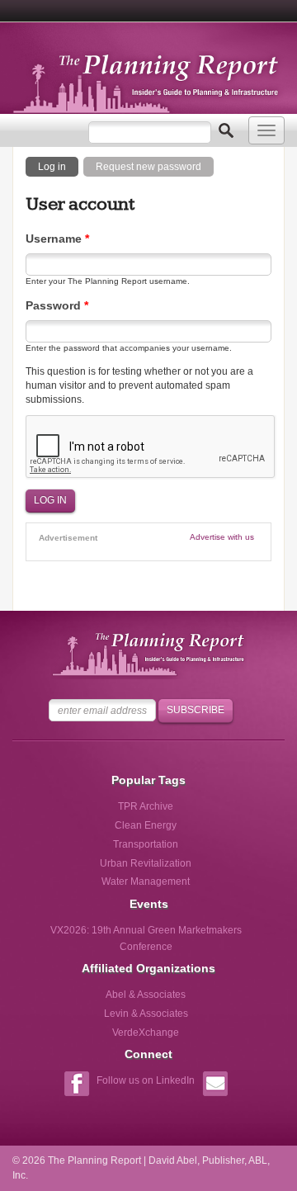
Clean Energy (146, 825)
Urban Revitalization (145, 863)
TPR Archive (145, 806)
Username (57, 238)
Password (57, 305)
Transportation (145, 844)
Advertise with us (222, 536)
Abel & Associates (146, 994)
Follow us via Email (214, 1085)
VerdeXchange (145, 1032)
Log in (58, 166)
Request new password (148, 167)
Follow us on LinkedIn (146, 1080)
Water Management (145, 881)
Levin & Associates (146, 1013)
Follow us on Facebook (76, 1085)
